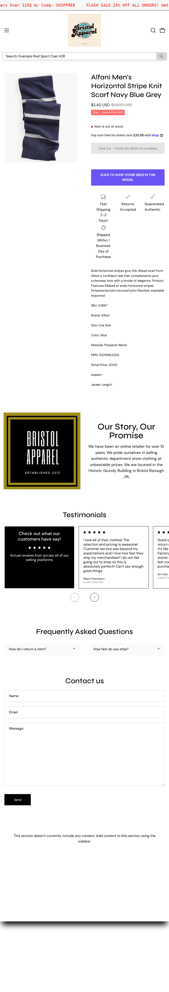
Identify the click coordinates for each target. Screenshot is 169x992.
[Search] (161, 56)
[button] (153, 30)
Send (17, 800)
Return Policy (99, 946)
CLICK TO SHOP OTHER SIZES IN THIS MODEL (128, 177)
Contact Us (98, 938)
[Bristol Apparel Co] (84, 30)
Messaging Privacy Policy (109, 960)
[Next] (94, 597)
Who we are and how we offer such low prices (125, 931)
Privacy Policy (100, 953)
